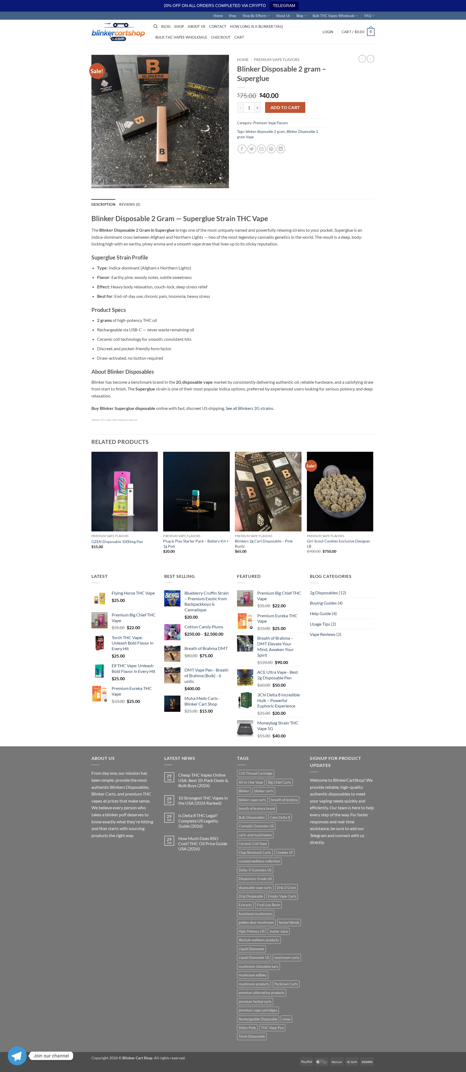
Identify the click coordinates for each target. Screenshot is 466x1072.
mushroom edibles (253, 975)
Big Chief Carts (279, 782)
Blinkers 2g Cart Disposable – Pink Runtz (264, 543)
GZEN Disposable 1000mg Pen (117, 541)
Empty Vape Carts (282, 896)
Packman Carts (286, 984)
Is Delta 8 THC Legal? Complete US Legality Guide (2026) (198, 820)
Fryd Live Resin (268, 905)
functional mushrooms (256, 914)
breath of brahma (284, 800)
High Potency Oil (252, 931)
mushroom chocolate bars (258, 966)
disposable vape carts (255, 887)
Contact (217, 26)
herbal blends (289, 922)
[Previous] (92, 507)
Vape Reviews (322, 634)
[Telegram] (17, 1055)
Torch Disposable (252, 1036)
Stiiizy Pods (247, 1028)
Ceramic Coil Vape (253, 843)
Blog (299, 16)
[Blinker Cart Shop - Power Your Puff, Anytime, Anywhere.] (118, 32)
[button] (328, 31)
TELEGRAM (284, 5)
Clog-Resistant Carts (255, 852)
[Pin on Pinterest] (271, 148)
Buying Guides (323, 602)
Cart (239, 37)
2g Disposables (324, 592)
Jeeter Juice (278, 931)
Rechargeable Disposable (258, 1019)
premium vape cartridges (258, 1010)
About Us (283, 16)
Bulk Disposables (252, 817)
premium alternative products (262, 992)
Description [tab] (103, 204)
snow (286, 1019)
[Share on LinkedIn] (280, 148)
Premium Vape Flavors (276, 60)
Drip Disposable (251, 896)
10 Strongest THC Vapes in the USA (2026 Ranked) (203, 800)
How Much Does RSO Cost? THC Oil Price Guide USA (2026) (202, 843)
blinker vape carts (252, 800)
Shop (232, 16)
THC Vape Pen (272, 1028)
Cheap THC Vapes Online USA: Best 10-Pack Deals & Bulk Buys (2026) (203, 780)
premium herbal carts (255, 1001)
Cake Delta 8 (280, 817)
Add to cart (285, 107)
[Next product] (362, 58)
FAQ (367, 16)
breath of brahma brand (257, 808)
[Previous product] (370, 58)
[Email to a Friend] (261, 148)
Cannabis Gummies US (256, 826)
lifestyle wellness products (259, 940)
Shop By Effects (254, 16)
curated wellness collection (259, 861)
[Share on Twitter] (251, 148)
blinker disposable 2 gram (265, 131)
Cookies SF (284, 852)
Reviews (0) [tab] (130, 204)
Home (218, 16)
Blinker (244, 791)
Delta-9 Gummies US (255, 870)
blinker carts (263, 791)
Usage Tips (320, 623)
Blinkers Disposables (129, 787)
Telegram (318, 835)
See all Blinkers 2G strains (249, 408)
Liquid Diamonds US (254, 957)
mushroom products (254, 984)
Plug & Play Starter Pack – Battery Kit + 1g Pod (196, 543)
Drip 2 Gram (286, 887)
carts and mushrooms (255, 835)
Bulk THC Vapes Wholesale (334, 16)
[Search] (155, 26)
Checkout (221, 37)
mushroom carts (286, 957)
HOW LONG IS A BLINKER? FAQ (256, 26)
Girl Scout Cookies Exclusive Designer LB (338, 543)
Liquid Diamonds (251, 949)
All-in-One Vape (251, 782)
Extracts (245, 905)
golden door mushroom (256, 922)
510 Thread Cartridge (256, 773)
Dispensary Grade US (255, 879)
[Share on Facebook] (242, 148)
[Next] (373, 507)
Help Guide (320, 613)
